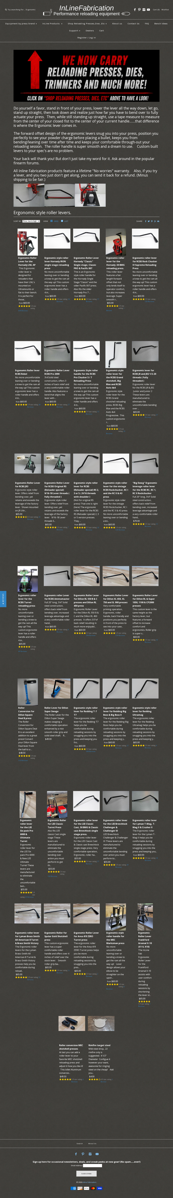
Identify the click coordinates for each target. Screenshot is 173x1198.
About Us (92, 1144)
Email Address (77, 1165)
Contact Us (133, 23)
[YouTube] (148, 9)
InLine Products (52, 23)
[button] (3, 599)
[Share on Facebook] (145, 221)
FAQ (147, 23)
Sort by (17, 221)
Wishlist (165, 9)
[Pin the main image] (152, 221)
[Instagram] (144, 9)
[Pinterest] (139, 9)
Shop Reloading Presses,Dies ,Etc (87, 23)
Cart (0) (156, 9)
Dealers (90, 30)
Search (80, 1144)
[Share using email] (158, 221)
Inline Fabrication (89, 1182)
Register (82, 37)
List (66, 221)
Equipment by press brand (21, 23)
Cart (101, 30)
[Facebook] (135, 9)
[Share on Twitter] (148, 221)
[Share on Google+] (155, 221)
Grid (56, 221)
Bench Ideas (161, 23)
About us (117, 23)
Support (74, 30)
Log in (92, 37)
